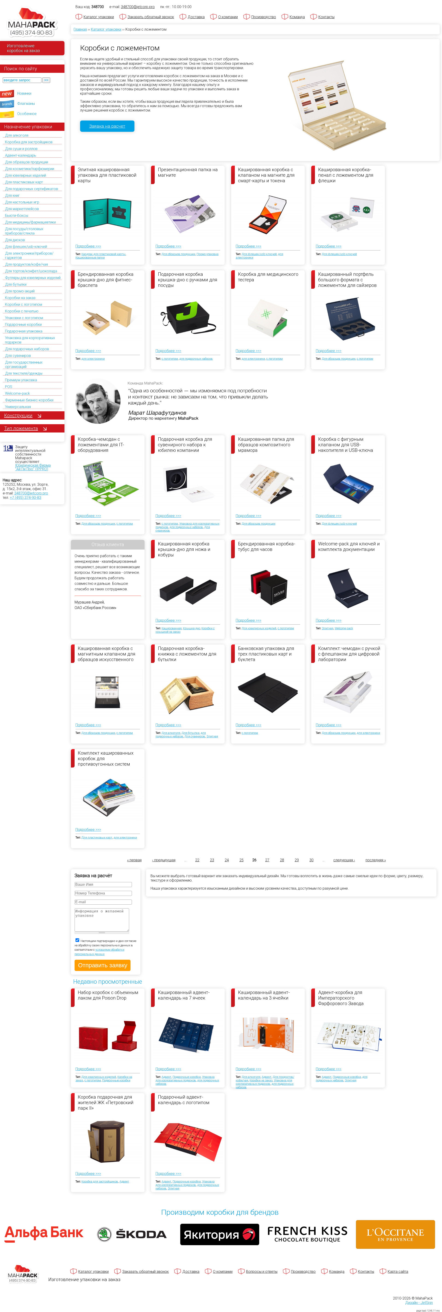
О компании (228, 17)
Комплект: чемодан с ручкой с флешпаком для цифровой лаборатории (349, 654)
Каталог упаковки (99, 17)
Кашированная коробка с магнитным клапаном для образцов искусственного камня (106, 654)
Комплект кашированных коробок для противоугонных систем (106, 758)
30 (311, 860)
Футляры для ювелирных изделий (33, 278)
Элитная (327, 628)
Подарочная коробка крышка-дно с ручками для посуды (187, 279)
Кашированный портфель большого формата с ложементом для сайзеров (347, 279)
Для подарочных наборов (27, 349)
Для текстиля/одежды (23, 373)
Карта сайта (398, 1271)
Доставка (196, 17)
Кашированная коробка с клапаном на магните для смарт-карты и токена (266, 175)
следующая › (344, 860)
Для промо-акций (20, 291)
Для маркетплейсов (22, 209)
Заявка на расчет (107, 126)
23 (212, 860)
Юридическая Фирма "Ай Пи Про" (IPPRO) (33, 467)
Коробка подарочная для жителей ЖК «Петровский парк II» (106, 1102)
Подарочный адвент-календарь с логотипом (183, 1099)
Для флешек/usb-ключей (26, 246)
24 (227, 860)
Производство (263, 17)
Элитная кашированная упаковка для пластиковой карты (107, 175)
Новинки (24, 93)
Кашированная (172, 628)
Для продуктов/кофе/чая (26, 264)
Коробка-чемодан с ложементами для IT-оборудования (101, 444)
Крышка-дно (191, 628)
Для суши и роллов (21, 149)
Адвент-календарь (20, 155)
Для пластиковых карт (24, 182)
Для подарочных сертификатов (31, 189)
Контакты (326, 17)
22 (197, 860)
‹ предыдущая (163, 860)
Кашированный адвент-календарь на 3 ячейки (264, 995)
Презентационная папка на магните (188, 172)
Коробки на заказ (20, 298)
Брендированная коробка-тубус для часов (266, 546)
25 (241, 860)
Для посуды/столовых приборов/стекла (24, 231)
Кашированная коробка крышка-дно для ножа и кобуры (184, 549)
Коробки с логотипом (23, 304)
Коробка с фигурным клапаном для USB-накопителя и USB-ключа (345, 444)
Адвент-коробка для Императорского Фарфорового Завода (341, 998)
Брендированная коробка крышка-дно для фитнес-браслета (106, 279)
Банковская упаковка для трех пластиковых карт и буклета (266, 654)
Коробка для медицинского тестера (268, 276)
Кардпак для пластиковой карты (103, 254)
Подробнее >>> (88, 246)
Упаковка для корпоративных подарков (185, 1078)
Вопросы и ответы (261, 1271)
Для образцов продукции (26, 162)
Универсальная (18, 407)
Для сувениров (18, 355)
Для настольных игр (22, 202)
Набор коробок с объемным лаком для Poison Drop (108, 995)
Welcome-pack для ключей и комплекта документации (349, 546)
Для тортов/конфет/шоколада (31, 271)
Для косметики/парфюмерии (29, 169)
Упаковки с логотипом (24, 318)
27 (267, 860)
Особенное (27, 114)
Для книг (12, 195)
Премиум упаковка (21, 380)
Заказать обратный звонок (151, 17)
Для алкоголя (16, 135)
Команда (297, 17)
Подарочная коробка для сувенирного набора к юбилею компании (185, 444)
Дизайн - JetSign (419, 1302)
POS (8, 387)
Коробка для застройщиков (28, 142)
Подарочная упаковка (23, 331)
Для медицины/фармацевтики (30, 222)
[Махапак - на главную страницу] (32, 22)
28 (282, 860)
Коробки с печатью (21, 311)
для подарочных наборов (196, 358)
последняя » (376, 860)
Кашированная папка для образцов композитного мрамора (266, 444)
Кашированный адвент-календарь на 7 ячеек (184, 995)
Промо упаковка (207, 254)
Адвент (166, 1077)
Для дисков (15, 240)
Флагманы (26, 103)
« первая (134, 860)
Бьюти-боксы (16, 215)
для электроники (93, 358)
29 (297, 860)
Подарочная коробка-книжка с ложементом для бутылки (187, 654)
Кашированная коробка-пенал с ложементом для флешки (345, 175)
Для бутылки (15, 284)
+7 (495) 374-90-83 (25, 497)
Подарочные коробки (23, 324)
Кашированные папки (90, 257)
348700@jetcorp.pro (31, 493)
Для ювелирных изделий (25, 175)
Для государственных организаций (24, 364)
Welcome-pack (17, 393)
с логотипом (170, 358)
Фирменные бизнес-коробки (29, 400)
